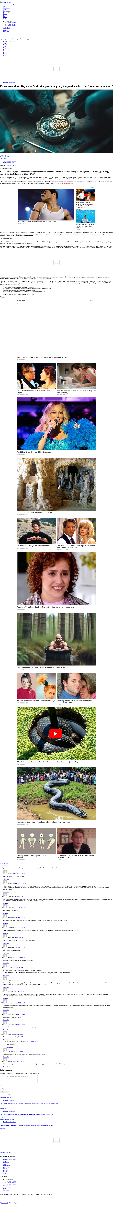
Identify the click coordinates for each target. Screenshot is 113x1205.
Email (1, 1089)
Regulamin (6, 31)
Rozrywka (6, 12)
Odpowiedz (6, 879)
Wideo (5, 17)
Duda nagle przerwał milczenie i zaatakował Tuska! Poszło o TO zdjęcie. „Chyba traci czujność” (27, 1114)
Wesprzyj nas (6, 27)
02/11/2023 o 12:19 (20, 1003)
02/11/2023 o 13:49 (18, 967)
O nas (4, 18)
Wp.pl (5, 297)
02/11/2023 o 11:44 (19, 1024)
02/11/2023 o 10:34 (18, 1061)
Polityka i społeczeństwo (9, 5)
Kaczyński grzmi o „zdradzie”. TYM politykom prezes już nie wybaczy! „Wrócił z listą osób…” (26, 1125)
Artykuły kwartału (11, 25)
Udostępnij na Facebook (9, 161)
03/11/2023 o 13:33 (20, 947)
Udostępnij (3, 158)
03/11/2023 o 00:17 (20, 957)
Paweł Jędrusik (4, 155)
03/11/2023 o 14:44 (20, 937)
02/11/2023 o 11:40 (32, 1041)
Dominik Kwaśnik (3, 1128)
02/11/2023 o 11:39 (20, 1034)
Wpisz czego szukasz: (5, 39)
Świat (4, 6)
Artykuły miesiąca (11, 24)
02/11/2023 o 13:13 (19, 980)
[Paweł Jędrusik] (4, 153)
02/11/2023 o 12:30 (19, 991)
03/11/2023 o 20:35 (20, 927)
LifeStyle (5, 15)
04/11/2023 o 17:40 (21, 907)
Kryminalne (6, 8)
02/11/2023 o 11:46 (19, 1014)
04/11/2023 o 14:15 (19, 917)
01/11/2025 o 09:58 (19, 873)
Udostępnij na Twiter (8, 162)
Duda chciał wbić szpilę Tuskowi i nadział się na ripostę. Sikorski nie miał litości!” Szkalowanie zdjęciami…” (30, 1103)
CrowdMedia (4, 1203)
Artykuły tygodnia (11, 22)
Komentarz (3, 1083)
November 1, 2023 (32, 294)
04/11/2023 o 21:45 (20, 883)
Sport (4, 9)
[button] (56, 121)
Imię (1, 1085)
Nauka (5, 14)
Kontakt (5, 30)
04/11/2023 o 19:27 (20, 896)
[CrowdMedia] (5, 2)
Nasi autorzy (6, 28)
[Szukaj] (28, 39)
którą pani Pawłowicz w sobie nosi (63, 183)
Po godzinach (6, 11)
